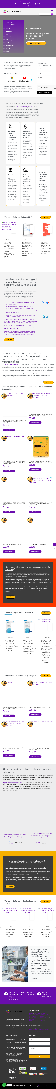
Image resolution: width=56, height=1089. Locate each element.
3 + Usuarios (9, 239)
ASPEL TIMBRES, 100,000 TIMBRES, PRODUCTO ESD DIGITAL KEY (10, 932)
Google (35, 1013)
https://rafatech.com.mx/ (45, 1086)
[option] (10, 244)
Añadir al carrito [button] (14, 231)
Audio (48, 1028)
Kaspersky (8, 37)
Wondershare (9, 45)
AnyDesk (36, 1017)
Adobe (47, 1014)
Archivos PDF (39, 1028)
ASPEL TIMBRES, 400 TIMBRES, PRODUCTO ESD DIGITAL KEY (28, 932)
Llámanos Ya (30, 992)
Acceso (18, 4)
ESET (6, 34)
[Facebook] (28, 6)
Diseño (30, 1029)
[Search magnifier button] (52, 14)
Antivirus (31, 1031)
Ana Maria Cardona (44, 842)
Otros (7, 51)
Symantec (31, 1014)
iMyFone (7, 48)
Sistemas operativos (38, 1031)
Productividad (32, 1028)
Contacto (34, 978)
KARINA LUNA (19, 842)
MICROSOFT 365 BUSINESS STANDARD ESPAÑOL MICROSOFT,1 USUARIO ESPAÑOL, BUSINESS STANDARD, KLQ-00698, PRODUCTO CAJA (46, 648)
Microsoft (8, 28)
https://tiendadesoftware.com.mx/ (24, 106)
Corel (30, 1016)
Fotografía (35, 1029)
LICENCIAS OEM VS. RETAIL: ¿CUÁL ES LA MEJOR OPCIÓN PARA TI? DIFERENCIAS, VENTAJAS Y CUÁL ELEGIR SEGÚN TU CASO (16, 1041)
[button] (5, 80)
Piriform (36, 1020)
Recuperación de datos (43, 1029)
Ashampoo (31, 1019)
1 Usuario (26, 239)
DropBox (31, 1017)
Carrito (38, 4)
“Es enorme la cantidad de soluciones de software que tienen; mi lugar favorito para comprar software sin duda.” (41, 835)
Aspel (11, 926)
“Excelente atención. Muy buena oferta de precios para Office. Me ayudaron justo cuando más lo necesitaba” (14, 836)
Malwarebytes (9, 40)
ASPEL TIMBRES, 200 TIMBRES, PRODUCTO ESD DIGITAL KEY (46, 932)
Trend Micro (36, 1014)
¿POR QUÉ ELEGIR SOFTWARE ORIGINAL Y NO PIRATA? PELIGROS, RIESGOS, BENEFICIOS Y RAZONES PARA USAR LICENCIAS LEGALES (16, 1047)
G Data (7, 42)
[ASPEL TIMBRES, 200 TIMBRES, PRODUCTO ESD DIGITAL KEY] (50, 914)
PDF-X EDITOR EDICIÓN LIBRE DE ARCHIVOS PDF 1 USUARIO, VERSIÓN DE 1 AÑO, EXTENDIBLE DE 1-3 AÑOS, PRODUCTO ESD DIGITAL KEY (27, 249)
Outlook (44, 1028)
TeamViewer (41, 1020)
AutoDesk (31, 1020)
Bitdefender (9, 31)
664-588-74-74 (28, 4)
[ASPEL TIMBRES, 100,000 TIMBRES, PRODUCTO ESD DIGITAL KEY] (14, 914)
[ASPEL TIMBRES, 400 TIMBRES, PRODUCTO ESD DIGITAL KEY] (32, 914)
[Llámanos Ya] (22, 993)
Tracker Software (42, 1016)
